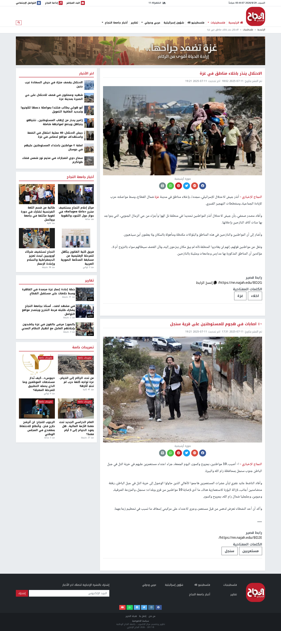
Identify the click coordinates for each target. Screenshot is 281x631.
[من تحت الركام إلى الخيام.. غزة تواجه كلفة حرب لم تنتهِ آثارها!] (76, 364)
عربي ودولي (152, 22)
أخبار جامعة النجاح (116, 22)
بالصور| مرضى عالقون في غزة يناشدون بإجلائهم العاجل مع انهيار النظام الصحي (48, 326)
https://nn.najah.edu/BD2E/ (240, 537)
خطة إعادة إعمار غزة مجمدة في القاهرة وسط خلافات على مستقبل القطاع (48, 291)
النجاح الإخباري (255, 16)
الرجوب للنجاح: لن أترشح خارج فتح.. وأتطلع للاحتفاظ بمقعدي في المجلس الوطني (37, 428)
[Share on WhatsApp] (170, 185)
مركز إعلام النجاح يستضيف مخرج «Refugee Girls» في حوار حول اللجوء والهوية (76, 212)
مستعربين (250, 551)
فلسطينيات (217, 22)
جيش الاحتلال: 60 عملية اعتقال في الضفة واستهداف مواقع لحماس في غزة (55, 135)
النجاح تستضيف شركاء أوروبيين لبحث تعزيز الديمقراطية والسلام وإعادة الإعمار (40, 258)
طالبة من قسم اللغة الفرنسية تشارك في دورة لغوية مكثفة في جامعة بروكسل (38, 214)
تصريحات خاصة (83, 347)
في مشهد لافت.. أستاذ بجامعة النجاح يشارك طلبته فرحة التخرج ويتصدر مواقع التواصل (48, 310)
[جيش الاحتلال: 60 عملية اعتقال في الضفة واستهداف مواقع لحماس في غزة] (89, 135)
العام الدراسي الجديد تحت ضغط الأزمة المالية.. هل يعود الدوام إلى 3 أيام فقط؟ (76, 428)
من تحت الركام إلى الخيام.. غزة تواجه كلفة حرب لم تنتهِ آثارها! (76, 382)
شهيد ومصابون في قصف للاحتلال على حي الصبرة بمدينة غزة (54, 97)
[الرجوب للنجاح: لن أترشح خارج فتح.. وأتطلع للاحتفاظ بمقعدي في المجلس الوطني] (37, 408)
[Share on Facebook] (202, 185)
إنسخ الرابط (205, 282)
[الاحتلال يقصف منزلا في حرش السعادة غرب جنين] (89, 85)
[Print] (162, 185)
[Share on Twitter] (186, 185)
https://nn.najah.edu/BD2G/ (240, 282)
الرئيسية (261, 30)
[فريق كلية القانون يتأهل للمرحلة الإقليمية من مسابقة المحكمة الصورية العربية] (76, 238)
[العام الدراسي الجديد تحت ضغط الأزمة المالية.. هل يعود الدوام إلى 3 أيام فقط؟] (76, 408)
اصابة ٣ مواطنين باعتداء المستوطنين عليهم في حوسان (53, 147)
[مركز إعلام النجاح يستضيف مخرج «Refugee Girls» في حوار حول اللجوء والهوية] (76, 194)
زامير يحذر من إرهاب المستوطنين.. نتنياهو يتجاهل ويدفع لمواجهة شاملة (54, 122)
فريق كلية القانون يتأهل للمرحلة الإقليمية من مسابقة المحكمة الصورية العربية (77, 258)
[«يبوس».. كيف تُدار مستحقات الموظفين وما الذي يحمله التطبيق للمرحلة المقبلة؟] (37, 364)
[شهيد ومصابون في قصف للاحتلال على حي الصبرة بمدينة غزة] (89, 97)
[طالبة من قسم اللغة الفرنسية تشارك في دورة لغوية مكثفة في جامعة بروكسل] (37, 194)
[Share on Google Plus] (194, 185)
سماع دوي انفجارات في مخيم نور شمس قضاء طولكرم (52, 160)
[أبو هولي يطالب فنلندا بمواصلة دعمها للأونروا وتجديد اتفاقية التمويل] (89, 110)
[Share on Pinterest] (178, 185)
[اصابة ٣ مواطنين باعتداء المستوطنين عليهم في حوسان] (89, 148)
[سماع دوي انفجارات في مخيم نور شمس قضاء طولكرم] (89, 160)
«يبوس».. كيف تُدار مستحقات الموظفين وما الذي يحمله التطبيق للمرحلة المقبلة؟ (39, 384)
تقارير (134, 22)
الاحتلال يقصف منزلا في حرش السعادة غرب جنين (54, 84)
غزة (240, 296)
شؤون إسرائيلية (174, 22)
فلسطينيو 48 (195, 22)
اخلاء (255, 296)
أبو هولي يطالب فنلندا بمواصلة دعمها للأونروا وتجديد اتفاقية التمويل (52, 110)
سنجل (229, 551)
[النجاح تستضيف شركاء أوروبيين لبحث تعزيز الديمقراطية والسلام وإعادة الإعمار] (37, 238)
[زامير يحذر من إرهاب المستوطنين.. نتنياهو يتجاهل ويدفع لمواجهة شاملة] (89, 122)
